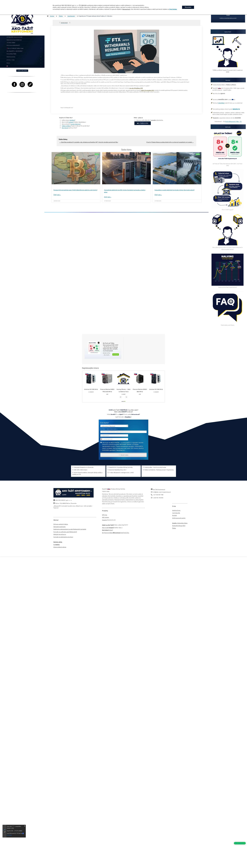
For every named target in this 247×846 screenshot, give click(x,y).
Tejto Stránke (173, 9)
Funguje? (71, 122)
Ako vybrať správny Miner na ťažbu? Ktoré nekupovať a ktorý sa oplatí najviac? (228, 248)
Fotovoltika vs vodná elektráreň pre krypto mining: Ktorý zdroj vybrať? (175, 190)
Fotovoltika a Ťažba (11, 54)
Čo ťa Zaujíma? (104, 423)
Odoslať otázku (124, 455)
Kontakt (174, 515)
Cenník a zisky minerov (22, 70)
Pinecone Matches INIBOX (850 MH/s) (140, 390)
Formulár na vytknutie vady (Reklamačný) (65, 532)
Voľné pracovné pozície (178, 518)
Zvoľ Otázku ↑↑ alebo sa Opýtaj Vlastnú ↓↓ (109, 429)
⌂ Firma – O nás (10, 60)
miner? (107, 530)
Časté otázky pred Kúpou (227, 325)
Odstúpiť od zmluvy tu (59, 534)
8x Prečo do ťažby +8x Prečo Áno (115, 533)
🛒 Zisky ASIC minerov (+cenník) (14, 37)
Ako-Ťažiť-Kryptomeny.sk (159, 489)
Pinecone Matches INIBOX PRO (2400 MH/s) (107, 390)
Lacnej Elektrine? (76, 124)
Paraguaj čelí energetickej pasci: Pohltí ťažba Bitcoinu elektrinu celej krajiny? (75, 190)
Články (61, 16)
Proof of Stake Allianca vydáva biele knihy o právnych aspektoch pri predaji (170, 142)
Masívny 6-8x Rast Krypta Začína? (227, 287)
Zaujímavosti (71, 16)
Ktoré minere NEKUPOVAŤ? (13, 45)
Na (56, 544)
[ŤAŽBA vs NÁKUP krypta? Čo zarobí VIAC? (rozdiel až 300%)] (227, 68)
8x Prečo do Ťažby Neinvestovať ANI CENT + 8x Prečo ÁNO (227, 164)
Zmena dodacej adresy (59, 547)
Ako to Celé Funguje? (227, 209)
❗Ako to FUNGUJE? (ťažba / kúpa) (15, 48)
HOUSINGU (221, 103)
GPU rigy (104, 515)
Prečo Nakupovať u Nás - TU (233, 121)
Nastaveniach (126, 9)
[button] (120, 397)
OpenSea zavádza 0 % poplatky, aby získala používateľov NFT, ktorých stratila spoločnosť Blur (88, 142)
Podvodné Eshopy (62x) (178, 525)
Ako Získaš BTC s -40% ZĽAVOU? (14, 51)
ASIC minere (105, 517)
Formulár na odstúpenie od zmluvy (63, 537)
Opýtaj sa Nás (144, 123)
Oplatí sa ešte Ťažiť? (108, 525)
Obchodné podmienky (59, 527)
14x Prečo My (176, 513)
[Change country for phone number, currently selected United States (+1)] (101, 439)
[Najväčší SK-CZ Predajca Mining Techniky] (22, 18)
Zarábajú (72, 120)
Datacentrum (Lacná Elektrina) (14, 40)
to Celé (106, 527)
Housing (104, 520)
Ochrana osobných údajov (60, 524)
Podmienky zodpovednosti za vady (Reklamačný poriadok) (69, 529)
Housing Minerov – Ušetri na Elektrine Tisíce (123, 390)
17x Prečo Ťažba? (11, 43)
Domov (52, 16)
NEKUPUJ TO (236, 109)
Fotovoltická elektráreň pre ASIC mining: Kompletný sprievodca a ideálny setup (124, 191)
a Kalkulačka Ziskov (179, 523)
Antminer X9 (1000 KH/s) (91, 389)
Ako (103, 527)
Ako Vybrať (65, 128)
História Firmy (176, 510)
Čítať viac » (57, 195)
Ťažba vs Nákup (66, 126)
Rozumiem (188, 7)
